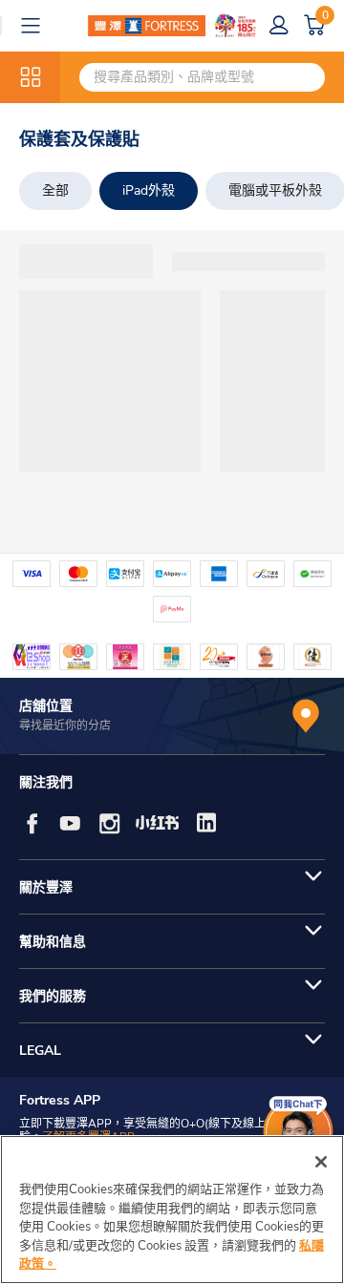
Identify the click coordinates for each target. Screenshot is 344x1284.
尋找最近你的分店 (65, 725)
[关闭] (321, 1162)
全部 (55, 190)
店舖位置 (46, 706)
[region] (172, 1209)
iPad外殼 (148, 190)
